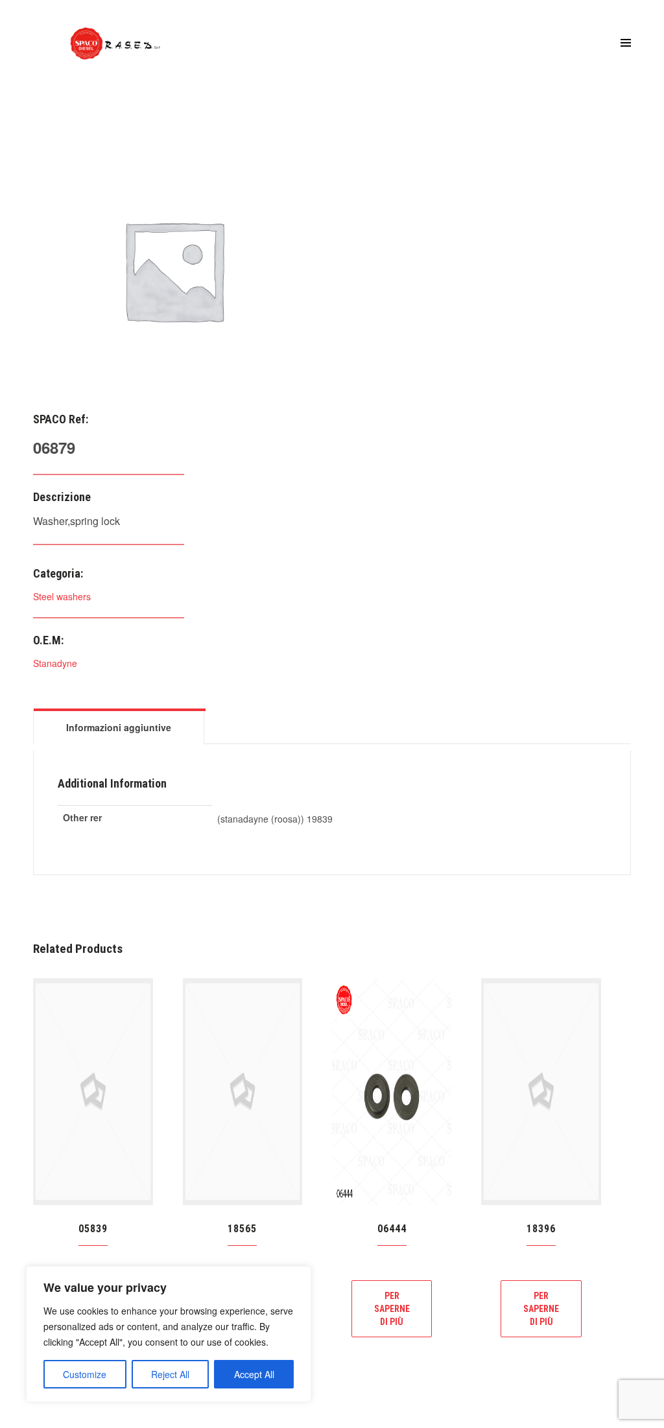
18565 (242, 1229)
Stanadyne (55, 663)
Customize (84, 1374)
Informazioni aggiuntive (118, 727)
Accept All (254, 1374)
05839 (93, 1229)
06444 (392, 1229)
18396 (541, 1229)
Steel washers (62, 596)
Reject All (170, 1374)
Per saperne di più (392, 1309)
